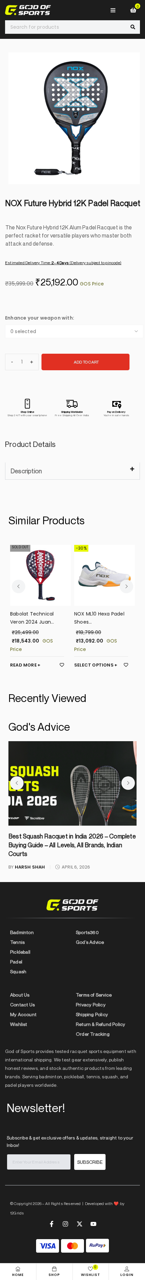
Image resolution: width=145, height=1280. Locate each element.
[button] (72, 470)
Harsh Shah (30, 867)
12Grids (17, 1212)
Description (26, 471)
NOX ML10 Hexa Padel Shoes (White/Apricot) (99, 618)
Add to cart (86, 362)
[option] (74, 118)
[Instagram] (65, 1224)
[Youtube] (93, 1224)
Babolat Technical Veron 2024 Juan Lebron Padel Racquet (36, 618)
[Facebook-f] (52, 1224)
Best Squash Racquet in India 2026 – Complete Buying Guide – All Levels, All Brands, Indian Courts (72, 844)
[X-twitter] (80, 1224)
